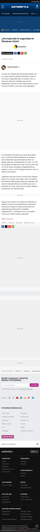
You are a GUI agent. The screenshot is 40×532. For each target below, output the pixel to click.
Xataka (4, 461)
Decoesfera (5, 499)
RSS (25, 397)
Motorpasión (24, 485)
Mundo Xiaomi (6, 471)
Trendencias (5, 497)
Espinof (23, 475)
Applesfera (5, 466)
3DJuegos (23, 461)
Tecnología (36, 30)
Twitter (18, 53)
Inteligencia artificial (8, 416)
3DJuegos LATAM (26, 511)
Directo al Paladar (7, 485)
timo (3, 427)
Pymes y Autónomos (26, 499)
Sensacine (24, 473)
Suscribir (34, 385)
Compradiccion (6, 502)
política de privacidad (26, 389)
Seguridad (19, 222)
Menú (2, 7)
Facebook (15, 53)
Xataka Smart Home (7, 469)
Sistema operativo (25, 30)
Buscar (37, 444)
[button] (13, 67)
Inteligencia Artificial (27, 431)
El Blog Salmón (25, 497)
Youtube (17, 397)
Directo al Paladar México (9, 519)
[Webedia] (35, 1)
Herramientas (25, 416)
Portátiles (14, 30)
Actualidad (24, 413)
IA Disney (27, 371)
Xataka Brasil (5, 514)
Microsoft (6, 30)
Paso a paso (5, 413)
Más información (22, 530)
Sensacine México (26, 514)
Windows (11, 222)
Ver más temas (8, 437)
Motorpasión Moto (26, 487)
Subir (33, 451)
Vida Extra (23, 464)
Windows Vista (30, 222)
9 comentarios (8, 53)
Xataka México (6, 511)
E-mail (25, 53)
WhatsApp (5, 431)
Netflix (23, 427)
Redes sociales (6, 424)
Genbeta (20, 6)
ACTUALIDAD (5, 13)
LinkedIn (32, 397)
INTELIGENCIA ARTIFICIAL (20, 13)
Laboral (23, 424)
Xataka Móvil (5, 464)
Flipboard (22, 53)
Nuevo (37, 7)
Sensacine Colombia (26, 516)
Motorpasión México (26, 519)
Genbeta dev (24, 420)
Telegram (21, 397)
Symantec (9, 219)
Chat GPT (18, 371)
